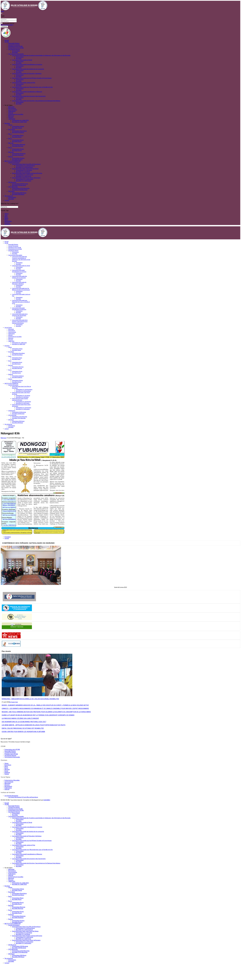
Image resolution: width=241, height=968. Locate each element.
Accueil (7, 40)
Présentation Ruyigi (18, 149)
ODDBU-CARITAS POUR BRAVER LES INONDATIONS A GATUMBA (23, 732)
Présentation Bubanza (18, 153)
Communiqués (12, 110)
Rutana (10, 156)
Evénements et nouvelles (15, 114)
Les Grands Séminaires (11, 795)
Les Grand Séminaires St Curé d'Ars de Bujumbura (23, 797)
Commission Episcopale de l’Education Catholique (26, 73)
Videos (7, 213)
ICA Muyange (12, 182)
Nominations (12, 108)
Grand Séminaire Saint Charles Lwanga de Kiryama (27, 173)
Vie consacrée (9, 196)
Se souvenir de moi (8, 23)
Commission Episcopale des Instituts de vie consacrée (28, 69)
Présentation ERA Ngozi (19, 193)
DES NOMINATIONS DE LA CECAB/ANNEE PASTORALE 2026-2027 (24, 722)
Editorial (10, 113)
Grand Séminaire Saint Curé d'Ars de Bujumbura (26, 164)
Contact (7, 200)
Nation (6, 218)
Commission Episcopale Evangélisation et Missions (27, 91)
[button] (2, 11)
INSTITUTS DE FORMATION (13, 161)
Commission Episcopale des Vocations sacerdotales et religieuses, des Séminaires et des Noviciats (41, 55)
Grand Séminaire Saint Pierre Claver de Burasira (26, 177)
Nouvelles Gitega (17, 128)
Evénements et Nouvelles (12, 780)
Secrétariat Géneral (14, 49)
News (6, 216)
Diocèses (7, 123)
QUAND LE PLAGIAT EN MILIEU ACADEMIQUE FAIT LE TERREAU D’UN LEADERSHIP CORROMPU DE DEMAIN (38, 715)
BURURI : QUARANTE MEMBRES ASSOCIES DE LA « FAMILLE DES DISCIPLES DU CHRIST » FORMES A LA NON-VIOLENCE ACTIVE (45, 705)
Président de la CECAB (11, 754)
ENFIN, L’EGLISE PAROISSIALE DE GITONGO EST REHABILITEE (23, 728)
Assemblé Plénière (13, 43)
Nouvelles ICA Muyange (19, 185)
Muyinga (10, 143)
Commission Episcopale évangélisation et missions (27, 64)
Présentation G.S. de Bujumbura (25, 165)
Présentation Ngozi (17, 135)
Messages (11, 107)
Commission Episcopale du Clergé (22, 60)
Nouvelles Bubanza (17, 155)
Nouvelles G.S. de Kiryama (23, 176)
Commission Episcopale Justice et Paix (23, 82)
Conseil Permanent (14, 45)
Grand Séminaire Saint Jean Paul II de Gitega (25, 168)
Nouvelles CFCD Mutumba (19, 190)
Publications (12, 111)
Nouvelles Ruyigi (17, 150)
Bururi (10, 138)
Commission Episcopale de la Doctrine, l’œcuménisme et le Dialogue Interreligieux (36, 100)
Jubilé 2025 (11, 119)
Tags (6, 215)
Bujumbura (11, 129)
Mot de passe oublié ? (7, 25)
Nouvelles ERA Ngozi (18, 194)
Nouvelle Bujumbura (18, 132)
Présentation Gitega (18, 126)
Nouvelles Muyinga (17, 146)
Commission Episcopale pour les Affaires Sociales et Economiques (32, 78)
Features (7, 223)
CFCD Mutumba (13, 187)
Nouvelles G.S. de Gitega (23, 171)
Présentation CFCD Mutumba (20, 188)
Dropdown (8, 224)
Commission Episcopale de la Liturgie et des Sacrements (29, 96)
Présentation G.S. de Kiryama (24, 174)
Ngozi (10, 134)
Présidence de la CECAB (15, 46)
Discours (10, 117)
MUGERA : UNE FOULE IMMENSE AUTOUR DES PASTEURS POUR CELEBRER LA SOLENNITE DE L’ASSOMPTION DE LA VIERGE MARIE (46, 712)
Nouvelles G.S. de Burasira (23, 181)
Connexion (4, 26)
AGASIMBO (46, 800)
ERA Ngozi (11, 191)
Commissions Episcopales (16, 54)
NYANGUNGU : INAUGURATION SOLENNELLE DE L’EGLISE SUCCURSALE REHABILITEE (30, 699)
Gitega (10, 125)
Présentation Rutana (18, 158)
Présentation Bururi (18, 140)
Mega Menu (8, 221)
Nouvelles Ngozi (16, 137)
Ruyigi (10, 147)
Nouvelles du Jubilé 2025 (19, 122)
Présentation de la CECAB (16, 48)
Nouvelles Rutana (17, 159)
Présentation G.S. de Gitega (24, 170)
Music (6, 219)
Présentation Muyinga (18, 144)
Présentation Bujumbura (19, 131)
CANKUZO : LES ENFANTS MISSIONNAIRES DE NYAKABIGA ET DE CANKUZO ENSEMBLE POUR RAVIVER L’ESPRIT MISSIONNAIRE (45, 708)
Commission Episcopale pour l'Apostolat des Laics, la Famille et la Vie (32, 87)
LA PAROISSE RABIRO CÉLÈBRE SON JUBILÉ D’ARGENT (20, 718)
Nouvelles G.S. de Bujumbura (24, 167)
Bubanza (11, 152)
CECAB (7, 42)
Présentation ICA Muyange (20, 184)
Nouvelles (15, 52)
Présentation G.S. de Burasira (24, 179)
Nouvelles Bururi (17, 141)
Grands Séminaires (14, 162)
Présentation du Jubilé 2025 (20, 120)
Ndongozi (11, 116)
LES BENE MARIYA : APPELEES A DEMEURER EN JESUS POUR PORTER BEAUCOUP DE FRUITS (33, 725)
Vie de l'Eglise (8, 327)
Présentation (16, 51)
